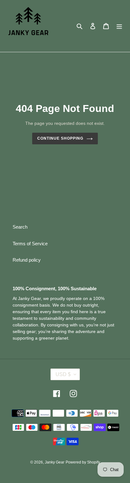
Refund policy (27, 260)
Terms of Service (30, 243)
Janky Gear (54, 462)
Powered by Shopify (83, 462)
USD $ (63, 374)
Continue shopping (60, 138)
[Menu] (119, 26)
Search (20, 227)
